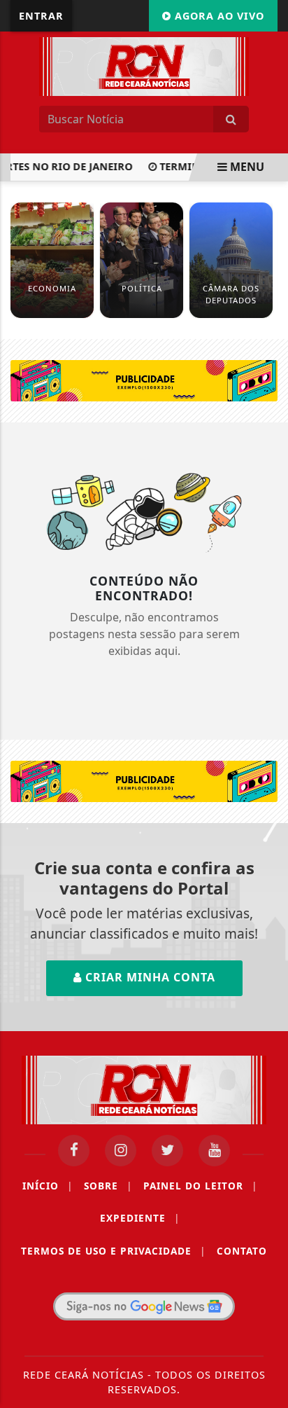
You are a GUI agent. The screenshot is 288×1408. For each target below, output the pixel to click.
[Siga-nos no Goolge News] (144, 1306)
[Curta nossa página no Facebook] (73, 1150)
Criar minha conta (148, 977)
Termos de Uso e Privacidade (113, 1250)
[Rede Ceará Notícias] (144, 65)
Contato (242, 1250)
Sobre (108, 1185)
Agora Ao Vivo (217, 15)
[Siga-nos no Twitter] (167, 1150)
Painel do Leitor (200, 1185)
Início (47, 1185)
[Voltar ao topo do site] (266, 775)
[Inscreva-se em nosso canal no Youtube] (214, 1150)
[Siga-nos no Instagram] (120, 1150)
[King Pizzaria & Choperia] (144, 379)
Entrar (41, 15)
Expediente (140, 1217)
